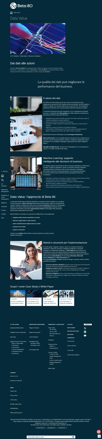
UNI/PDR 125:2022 (65, 425)
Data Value (23, 56)
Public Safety (51, 327)
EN (4, 171)
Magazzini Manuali (34, 327)
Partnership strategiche (73, 354)
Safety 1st (52, 346)
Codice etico (13, 391)
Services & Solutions (34, 56)
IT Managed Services (17, 351)
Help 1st (52, 335)
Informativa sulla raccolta (36, 437)
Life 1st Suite (53, 329)
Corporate (4, 206)
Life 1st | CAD (53, 331)
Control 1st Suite (54, 354)
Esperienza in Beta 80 (16, 380)
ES (7, 171)
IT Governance (15, 347)
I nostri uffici (70, 350)
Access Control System (56, 360)
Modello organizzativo (16, 404)
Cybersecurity (15, 353)
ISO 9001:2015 (35, 425)
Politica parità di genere (16, 412)
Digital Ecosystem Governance (18, 341)
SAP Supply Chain (34, 349)
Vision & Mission (71, 345)
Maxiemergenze (54, 348)
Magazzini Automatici (34, 332)
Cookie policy (13, 399)
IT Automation (15, 345)
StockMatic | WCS (35, 345)
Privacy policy (14, 395)
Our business (70, 341)
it (2, 171)
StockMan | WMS (35, 343)
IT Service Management (17, 349)
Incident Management (55, 356)
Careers (3, 210)
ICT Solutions (15, 56)
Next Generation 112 (55, 333)
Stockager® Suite (33, 341)
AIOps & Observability (17, 343)
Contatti (3, 214)
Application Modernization (17, 327)
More (2, 218)
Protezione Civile (52, 344)
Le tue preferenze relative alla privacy (58, 437)
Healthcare (51, 340)
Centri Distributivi (33, 337)
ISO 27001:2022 (44, 425)
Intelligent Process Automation (18, 332)
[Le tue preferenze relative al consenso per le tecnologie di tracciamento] (99, 436)
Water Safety (51, 368)
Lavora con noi (14, 376)
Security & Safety (52, 352)
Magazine (4, 202)
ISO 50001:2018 (55, 425)
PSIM (51, 358)
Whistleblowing (14, 408)
